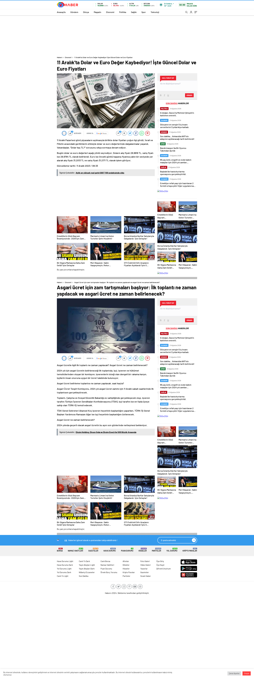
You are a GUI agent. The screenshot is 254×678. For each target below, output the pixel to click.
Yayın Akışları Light (87, 565)
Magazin (97, 12)
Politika (122, 12)
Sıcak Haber (145, 576)
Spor (143, 12)
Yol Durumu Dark (64, 572)
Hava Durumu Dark (65, 565)
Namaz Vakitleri (75, 550)
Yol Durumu (171, 550)
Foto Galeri (145, 561)
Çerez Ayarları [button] (234, 673)
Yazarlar (144, 568)
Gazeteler (93, 550)
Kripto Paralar (190, 550)
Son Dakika (83, 576)
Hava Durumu (109, 550)
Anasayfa (61, 12)
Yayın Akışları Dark (87, 568)
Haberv (59, 57)
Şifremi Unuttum (163, 568)
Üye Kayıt (160, 565)
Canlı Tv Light (62, 576)
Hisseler (143, 550)
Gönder (189, 95)
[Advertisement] (127, 35)
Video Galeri (145, 565)
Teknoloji (155, 12)
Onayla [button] (246, 673)
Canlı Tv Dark (84, 561)
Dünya (86, 12)
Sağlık (134, 12)
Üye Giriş (160, 561)
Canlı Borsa (105, 561)
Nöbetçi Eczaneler (87, 572)
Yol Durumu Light (64, 568)
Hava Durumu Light (65, 561)
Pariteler (156, 550)
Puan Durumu (127, 550)
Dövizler (126, 565)
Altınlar (126, 561)
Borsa (60, 550)
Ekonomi (110, 12)
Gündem (74, 12)
